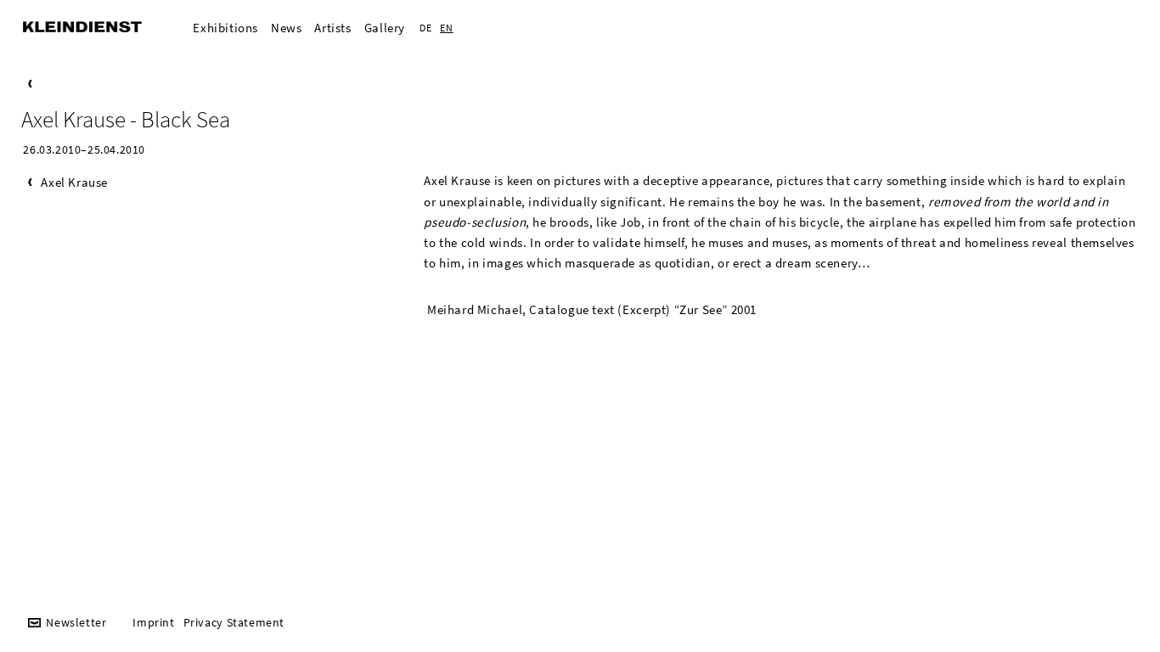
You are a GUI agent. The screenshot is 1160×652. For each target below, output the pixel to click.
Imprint (153, 622)
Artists (332, 28)
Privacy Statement (233, 622)
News (286, 28)
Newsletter (76, 622)
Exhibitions (225, 28)
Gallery (384, 28)
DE (425, 27)
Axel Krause (74, 182)
